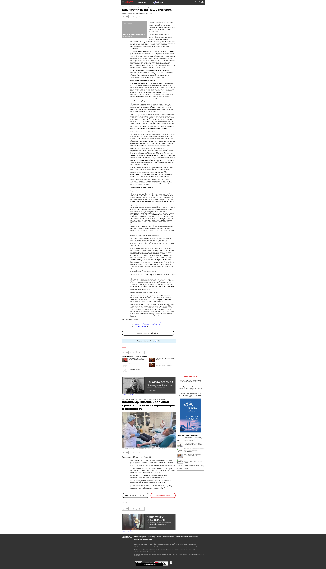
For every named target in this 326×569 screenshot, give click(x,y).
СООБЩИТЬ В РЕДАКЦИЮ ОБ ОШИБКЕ (143, 539)
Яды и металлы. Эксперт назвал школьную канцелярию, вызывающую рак (192, 456)
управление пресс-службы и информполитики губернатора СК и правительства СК (144, 448)
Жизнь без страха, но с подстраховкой (147, 323)
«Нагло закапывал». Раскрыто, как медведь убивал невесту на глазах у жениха (193, 461)
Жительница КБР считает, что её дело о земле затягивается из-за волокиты (190, 381)
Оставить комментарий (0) (163, 495)
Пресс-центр (151, 536)
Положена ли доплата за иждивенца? (147, 325)
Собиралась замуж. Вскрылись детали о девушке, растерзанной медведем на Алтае (193, 439)
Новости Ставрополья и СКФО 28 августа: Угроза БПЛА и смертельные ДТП (190, 395)
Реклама (159, 536)
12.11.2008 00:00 (126, 7)
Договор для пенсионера (136, 363)
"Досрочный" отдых (134, 369)
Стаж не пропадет (140, 326)
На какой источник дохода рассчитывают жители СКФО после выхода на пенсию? (136, 360)
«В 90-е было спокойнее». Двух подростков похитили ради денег (193, 443)
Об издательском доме (140, 536)
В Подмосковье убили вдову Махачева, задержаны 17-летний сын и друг (190, 388)
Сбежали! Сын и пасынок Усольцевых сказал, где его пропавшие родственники (194, 450)
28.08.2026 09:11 (126, 399)
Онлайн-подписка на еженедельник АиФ (187, 536)
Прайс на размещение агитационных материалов (166, 538)
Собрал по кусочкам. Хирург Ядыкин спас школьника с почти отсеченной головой (194, 467)
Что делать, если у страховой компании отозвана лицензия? (164, 364)
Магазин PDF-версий (168, 536)
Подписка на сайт (138, 538)
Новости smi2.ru (127, 394)
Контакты (147, 538)
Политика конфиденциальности (190, 538)
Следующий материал (150, 564)
